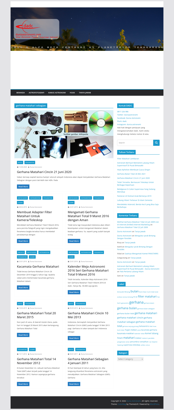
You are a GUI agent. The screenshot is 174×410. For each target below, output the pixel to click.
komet (148, 333)
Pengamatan (29, 162)
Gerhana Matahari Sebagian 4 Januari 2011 (88, 361)
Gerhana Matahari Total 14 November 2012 (36, 361)
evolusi (119, 297)
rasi (150, 342)
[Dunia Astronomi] (87, 9)
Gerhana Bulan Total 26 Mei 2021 (131, 174)
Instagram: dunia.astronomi (129, 124)
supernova (127, 345)
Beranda (20, 92)
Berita (20, 162)
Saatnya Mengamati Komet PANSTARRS (141, 253)
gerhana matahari (146, 313)
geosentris (125, 303)
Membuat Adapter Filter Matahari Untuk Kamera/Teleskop (34, 216)
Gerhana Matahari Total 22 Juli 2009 (132, 227)
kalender (137, 333)
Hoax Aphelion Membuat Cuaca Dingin (133, 169)
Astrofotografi (36, 92)
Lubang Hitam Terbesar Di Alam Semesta (134, 200)
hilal (151, 326)
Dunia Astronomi (36, 167)
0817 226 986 (122, 111)
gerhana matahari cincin (130, 317)
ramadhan (144, 341)
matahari (129, 337)
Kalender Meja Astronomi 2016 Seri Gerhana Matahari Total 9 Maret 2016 (88, 270)
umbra (143, 345)
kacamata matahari (125, 333)
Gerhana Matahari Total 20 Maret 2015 (36, 315)
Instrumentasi (35, 198)
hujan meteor (131, 330)
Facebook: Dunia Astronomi (128, 118)
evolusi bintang (128, 297)
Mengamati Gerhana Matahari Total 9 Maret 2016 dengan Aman (88, 216)
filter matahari (147, 296)
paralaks (151, 338)
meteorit (145, 338)
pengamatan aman (123, 342)
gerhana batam (149, 303)
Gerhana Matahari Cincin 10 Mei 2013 (88, 315)
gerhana (136, 302)
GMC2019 (21, 252)
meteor (138, 338)
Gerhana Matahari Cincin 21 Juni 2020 (44, 172)
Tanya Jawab (85, 92)
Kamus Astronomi (57, 92)
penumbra (134, 341)
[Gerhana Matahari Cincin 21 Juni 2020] (63, 134)
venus (148, 345)
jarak (139, 330)
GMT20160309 (22, 198)
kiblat (143, 333)
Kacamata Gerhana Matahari (38, 266)
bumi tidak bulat (152, 292)
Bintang (127, 292)
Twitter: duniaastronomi (127, 115)
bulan (135, 291)
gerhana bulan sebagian (146, 309)
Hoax (72, 92)
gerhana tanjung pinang (130, 326)
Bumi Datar (143, 292)
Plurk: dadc (122, 121)
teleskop (136, 345)
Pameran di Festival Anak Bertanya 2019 (134, 196)
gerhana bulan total (125, 313)
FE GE (135, 297)
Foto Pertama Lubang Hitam (132, 271)
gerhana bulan (127, 308)
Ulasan (20, 202)
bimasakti (120, 292)
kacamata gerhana (149, 330)
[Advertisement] (87, 70)
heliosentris (144, 326)
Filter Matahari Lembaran (128, 158)
